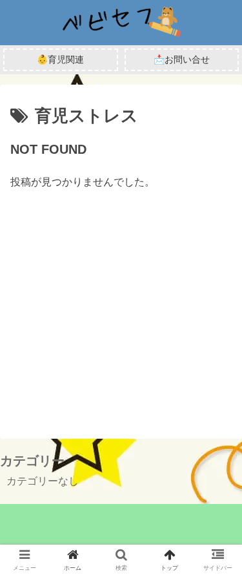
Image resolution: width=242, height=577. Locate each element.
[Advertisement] (121, 297)
